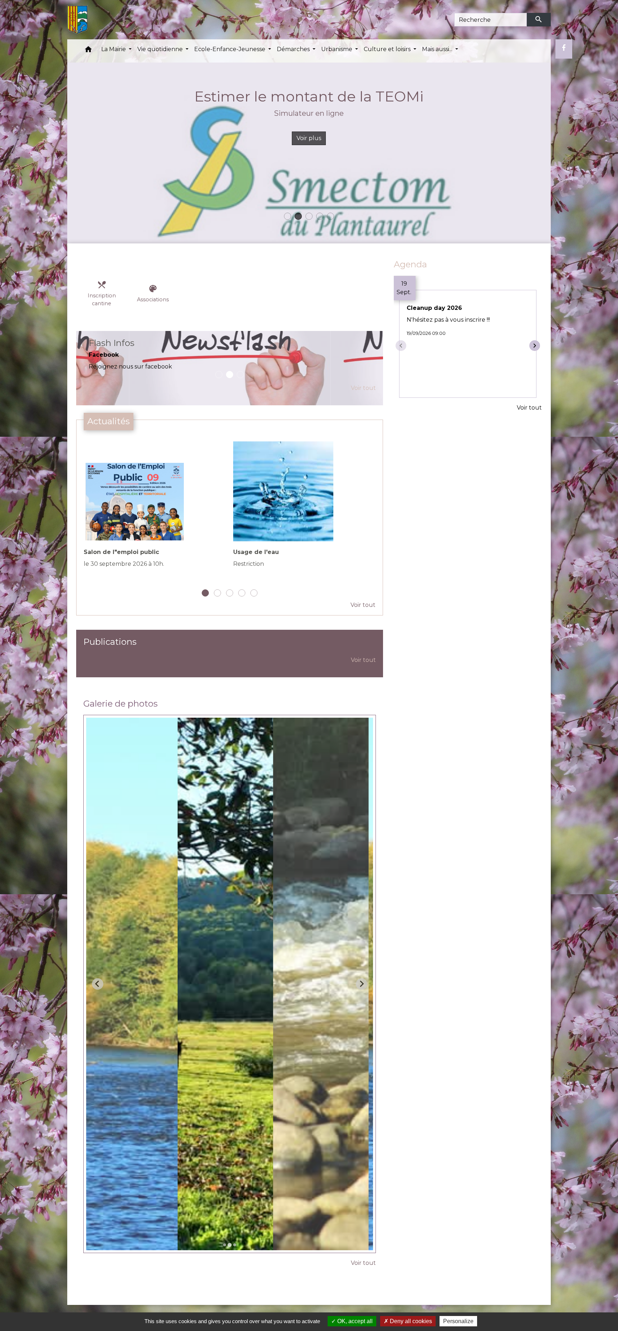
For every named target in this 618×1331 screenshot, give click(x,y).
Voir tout (363, 397)
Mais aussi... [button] (438, 49)
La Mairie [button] (114, 49)
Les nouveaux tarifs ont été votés (308, 113)
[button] (88, 51)
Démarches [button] (294, 49)
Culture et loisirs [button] (388, 49)
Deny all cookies (410, 1321)
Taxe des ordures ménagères (309, 96)
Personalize (458, 1321)
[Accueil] (77, 20)
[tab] (224, 1253)
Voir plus (308, 138)
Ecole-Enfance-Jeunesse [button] (230, 49)
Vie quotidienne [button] (160, 49)
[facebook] (563, 48)
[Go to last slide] (97, 993)
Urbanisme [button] (337, 49)
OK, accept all (354, 1321)
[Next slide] (361, 993)
